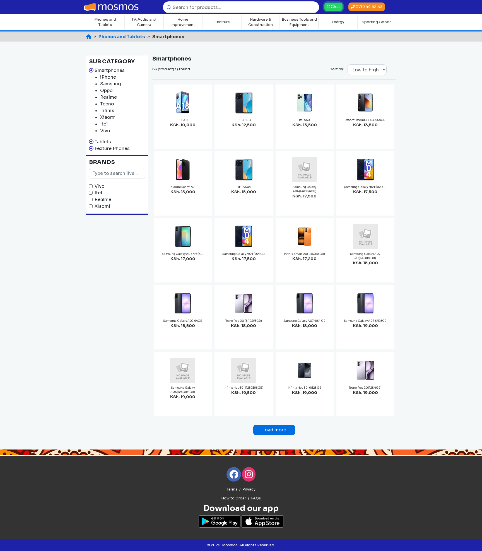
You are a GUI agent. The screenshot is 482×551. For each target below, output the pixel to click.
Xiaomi (102, 206)
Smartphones (110, 70)
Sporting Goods (377, 22)
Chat (335, 6)
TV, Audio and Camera (144, 22)
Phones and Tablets (105, 22)
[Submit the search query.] (167, 7)
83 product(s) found (171, 69)
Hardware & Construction (260, 22)
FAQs (256, 498)
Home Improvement (182, 22)
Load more (274, 430)
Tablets (103, 142)
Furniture (221, 22)
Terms (232, 489)
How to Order (233, 498)
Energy (338, 22)
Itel (98, 193)
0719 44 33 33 (368, 6)
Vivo (100, 186)
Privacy (249, 489)
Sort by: (337, 69)
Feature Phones (112, 148)
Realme (103, 199)
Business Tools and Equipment (299, 22)
